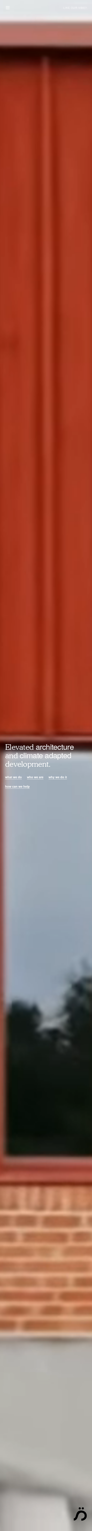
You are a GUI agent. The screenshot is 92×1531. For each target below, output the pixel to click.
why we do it (58, 777)
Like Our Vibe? (75, 7)
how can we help (17, 786)
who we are (35, 777)
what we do (13, 777)
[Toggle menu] (7, 7)
